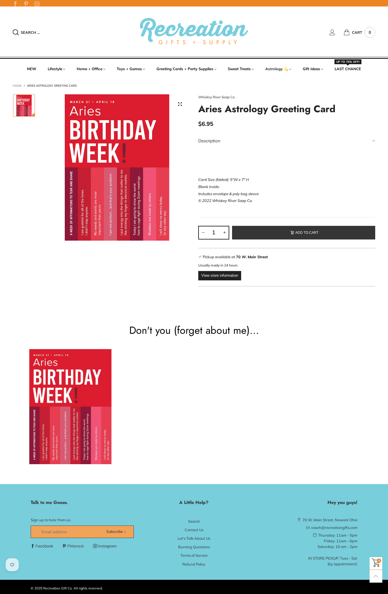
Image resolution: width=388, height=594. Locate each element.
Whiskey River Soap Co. (216, 97)
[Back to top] (376, 576)
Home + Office (89, 68)
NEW (31, 68)
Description (209, 140)
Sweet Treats (239, 68)
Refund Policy (193, 564)
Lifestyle (55, 68)
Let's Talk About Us (194, 538)
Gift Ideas (311, 68)
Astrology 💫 (276, 68)
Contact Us (194, 530)
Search (194, 521)
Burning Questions (194, 547)
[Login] (336, 32)
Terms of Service (194, 555)
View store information (219, 275)
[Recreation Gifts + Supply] (193, 31)
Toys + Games (129, 68)
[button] (203, 232)
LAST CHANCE (348, 68)
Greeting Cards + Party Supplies (185, 68)
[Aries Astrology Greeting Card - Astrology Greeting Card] (117, 167)
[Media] (179, 104)
